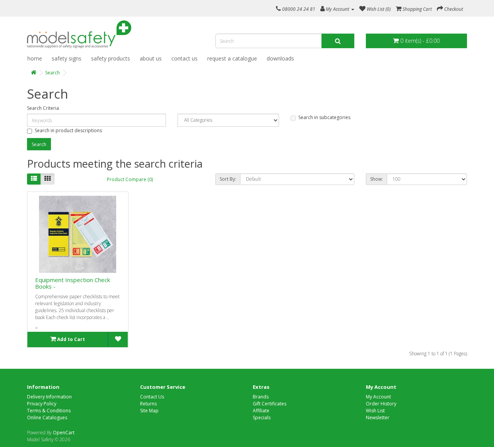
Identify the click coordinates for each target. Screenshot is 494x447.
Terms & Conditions (49, 410)
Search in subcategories (324, 117)
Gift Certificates (269, 403)
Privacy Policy (41, 403)
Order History (381, 403)
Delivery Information (49, 396)
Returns (148, 403)
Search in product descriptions (68, 130)
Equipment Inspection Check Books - (72, 283)
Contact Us (184, 58)
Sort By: (228, 179)
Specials (262, 417)
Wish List (375, 410)
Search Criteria (43, 108)
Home (34, 58)
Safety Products (110, 58)
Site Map (149, 410)
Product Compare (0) (130, 179)
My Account (378, 396)
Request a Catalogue (232, 58)
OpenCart (63, 432)
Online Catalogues (47, 417)
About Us (151, 58)
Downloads (280, 58)
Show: (376, 179)
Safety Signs (66, 58)
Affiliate (261, 410)
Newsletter (377, 417)
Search (52, 72)
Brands (261, 396)
